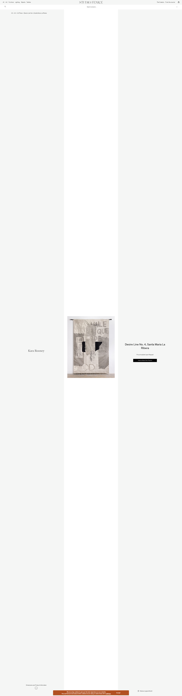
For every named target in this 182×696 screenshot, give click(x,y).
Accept (118, 693)
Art (15, 13)
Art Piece (20, 13)
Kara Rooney (36, 351)
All (3, 2)
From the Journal (170, 2)
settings (108, 693)
